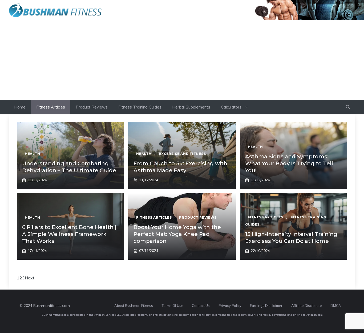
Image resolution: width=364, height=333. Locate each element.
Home (20, 107)
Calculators (231, 107)
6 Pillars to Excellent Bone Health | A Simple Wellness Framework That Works (69, 234)
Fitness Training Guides (139, 107)
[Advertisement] (182, 60)
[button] (348, 107)
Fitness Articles (50, 107)
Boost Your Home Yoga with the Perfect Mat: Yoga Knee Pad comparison (177, 234)
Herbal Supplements (191, 107)
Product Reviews (92, 107)
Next (29, 277)
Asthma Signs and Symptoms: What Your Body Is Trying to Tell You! (289, 163)
